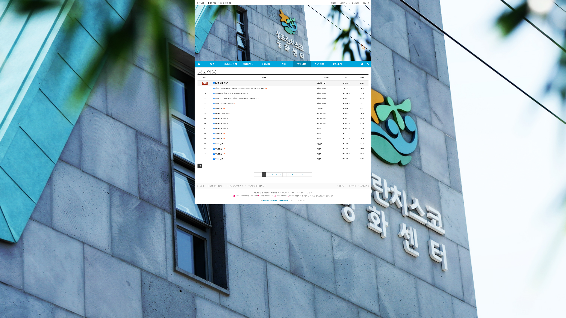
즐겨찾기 (200, 3)
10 (302, 174)
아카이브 (319, 64)
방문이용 (301, 64)
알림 (212, 64)
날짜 (346, 77)
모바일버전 (364, 186)
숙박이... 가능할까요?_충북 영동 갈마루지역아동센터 (237, 98)
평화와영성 (248, 64)
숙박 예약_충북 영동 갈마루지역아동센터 (231, 93)
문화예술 (265, 64)
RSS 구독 (212, 3)
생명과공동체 (230, 64)
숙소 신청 (220, 144)
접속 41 (366, 3)
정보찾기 (355, 3)
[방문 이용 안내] (221, 83)
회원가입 (343, 3)
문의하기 (352, 186)
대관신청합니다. (222, 118)
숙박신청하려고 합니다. (225, 103)
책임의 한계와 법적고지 (257, 186)
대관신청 (220, 149)
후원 (284, 64)
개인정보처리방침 (215, 186)
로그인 (333, 3)
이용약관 (340, 186)
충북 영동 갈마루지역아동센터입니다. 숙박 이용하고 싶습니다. (241, 88)
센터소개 (337, 64)
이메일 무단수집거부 (235, 186)
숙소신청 (220, 108)
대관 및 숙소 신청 (223, 113)
